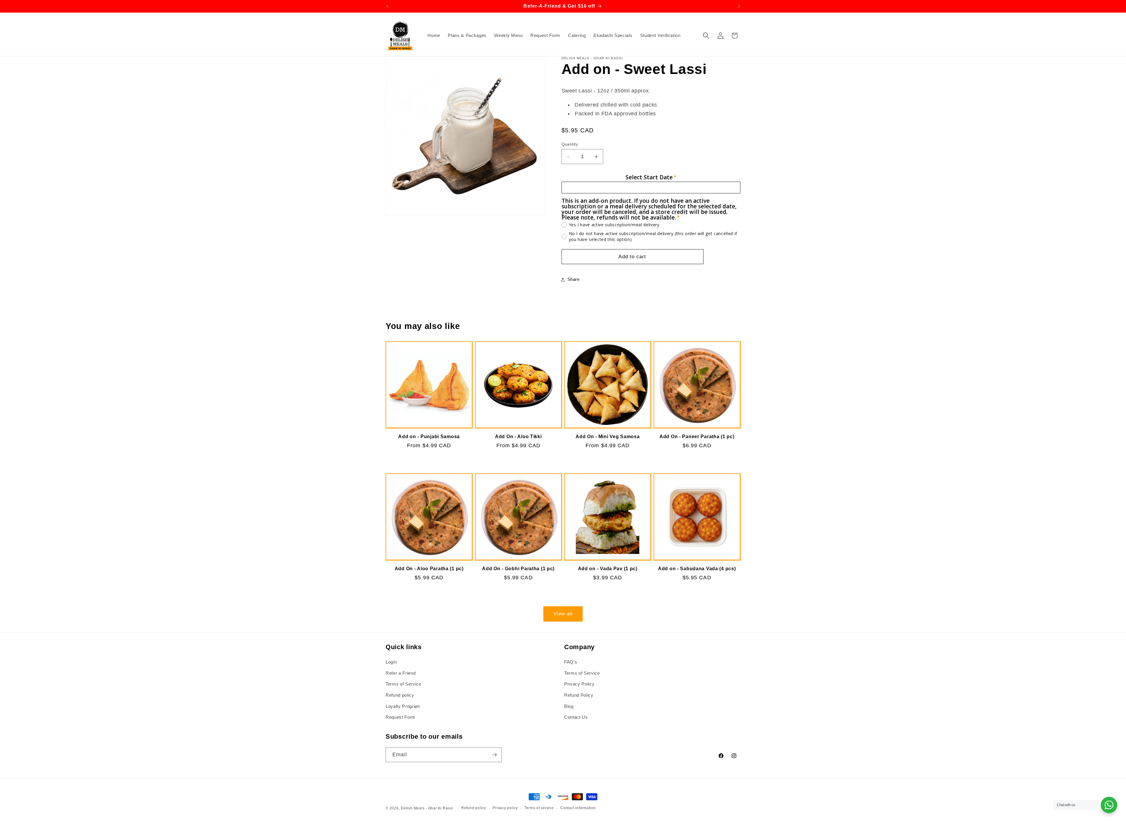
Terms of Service (403, 683)
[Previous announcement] (387, 6)
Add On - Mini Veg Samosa (608, 436)
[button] (706, 35)
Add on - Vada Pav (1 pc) (607, 568)
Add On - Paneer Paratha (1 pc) (697, 436)
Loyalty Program (403, 706)
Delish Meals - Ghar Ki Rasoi (427, 808)
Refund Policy (578, 695)
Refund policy (400, 695)
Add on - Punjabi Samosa (429, 436)
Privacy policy (505, 808)
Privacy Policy (579, 683)
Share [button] (573, 279)
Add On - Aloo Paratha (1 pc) (429, 568)
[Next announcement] (738, 6)
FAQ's (570, 661)
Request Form (401, 717)
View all (563, 613)
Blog (569, 706)
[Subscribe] (494, 754)
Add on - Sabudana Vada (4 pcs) (697, 568)
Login (391, 661)
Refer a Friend (401, 673)
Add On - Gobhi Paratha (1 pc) (518, 568)
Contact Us (576, 717)
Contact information (578, 808)
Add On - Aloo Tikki (518, 436)
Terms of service (539, 808)
